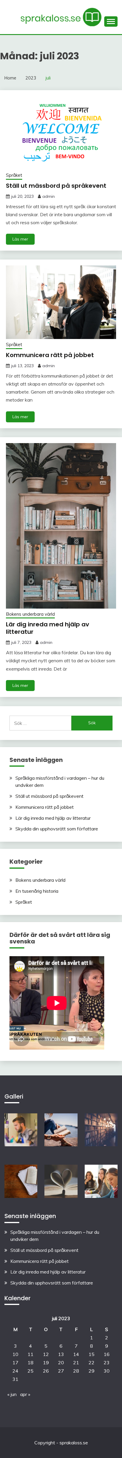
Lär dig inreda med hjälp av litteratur (47, 628)
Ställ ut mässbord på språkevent (56, 186)
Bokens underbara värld (30, 614)
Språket (14, 175)
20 (61, 1362)
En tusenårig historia (36, 891)
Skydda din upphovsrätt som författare (56, 829)
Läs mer (20, 239)
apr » (25, 1394)
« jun (12, 1394)
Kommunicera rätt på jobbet (50, 355)
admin (48, 196)
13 (61, 1354)
